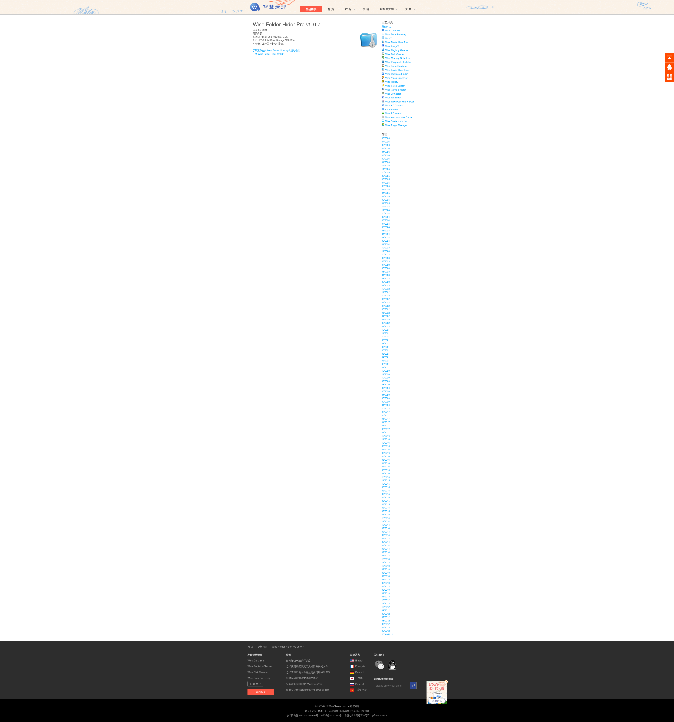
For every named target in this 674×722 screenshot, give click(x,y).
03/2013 (386, 589)
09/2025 (386, 175)
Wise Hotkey (391, 81)
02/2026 (386, 158)
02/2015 (386, 511)
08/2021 (386, 343)
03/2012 (386, 630)
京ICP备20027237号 (331, 715)
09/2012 (386, 610)
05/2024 (386, 230)
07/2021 (386, 346)
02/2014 (386, 552)
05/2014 (386, 541)
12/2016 (386, 435)
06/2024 (386, 227)
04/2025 (386, 192)
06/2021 (386, 350)
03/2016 (386, 466)
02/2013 (386, 593)
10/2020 (386, 377)
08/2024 (386, 220)
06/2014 (386, 538)
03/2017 (386, 425)
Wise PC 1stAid (393, 113)
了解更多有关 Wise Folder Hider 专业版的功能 (276, 50)
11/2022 (386, 292)
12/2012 (386, 600)
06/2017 (386, 415)
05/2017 (386, 418)
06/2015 (386, 497)
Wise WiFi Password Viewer (399, 101)
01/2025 (386, 203)
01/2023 (386, 285)
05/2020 (386, 391)
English (359, 660)
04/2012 (386, 627)
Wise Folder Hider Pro (396, 42)
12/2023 (386, 247)
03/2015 (386, 507)
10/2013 (386, 565)
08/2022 (386, 302)
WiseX (388, 38)
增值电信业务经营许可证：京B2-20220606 (365, 715)
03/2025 (386, 196)
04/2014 (386, 545)
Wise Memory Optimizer (397, 58)
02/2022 (386, 322)
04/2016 (386, 463)
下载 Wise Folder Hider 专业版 (268, 53)
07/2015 (386, 493)
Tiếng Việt (360, 689)
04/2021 (386, 357)
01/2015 (386, 514)
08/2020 (386, 384)
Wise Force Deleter (395, 85)
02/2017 (386, 429)
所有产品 (386, 26)
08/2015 (386, 490)
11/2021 (386, 333)
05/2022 (386, 312)
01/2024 (386, 244)
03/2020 (386, 398)
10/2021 (386, 336)
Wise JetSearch (393, 93)
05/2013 (386, 582)
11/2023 (386, 251)
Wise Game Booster (395, 89)
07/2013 (386, 576)
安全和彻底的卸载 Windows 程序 (304, 684)
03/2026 (386, 155)
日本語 (359, 678)
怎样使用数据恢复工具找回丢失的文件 (307, 666)
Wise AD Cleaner (394, 105)
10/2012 (386, 606)
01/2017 (386, 432)
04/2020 (386, 394)
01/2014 (386, 555)
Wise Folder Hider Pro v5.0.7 (288, 646)
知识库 (365, 710)
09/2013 (386, 569)
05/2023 (386, 271)
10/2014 (386, 524)
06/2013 (386, 579)
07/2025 (386, 182)
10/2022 (386, 295)
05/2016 (386, 459)
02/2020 (386, 401)
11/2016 (386, 439)
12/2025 (386, 165)
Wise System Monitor (396, 121)
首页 (307, 710)
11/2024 (386, 210)
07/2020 (386, 388)
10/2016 (386, 442)
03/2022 (386, 319)
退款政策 (333, 710)
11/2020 (386, 374)
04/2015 (386, 504)
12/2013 (386, 559)
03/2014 (386, 548)
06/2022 (386, 309)
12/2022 (386, 288)
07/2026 (386, 141)
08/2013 (386, 572)
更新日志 (262, 646)
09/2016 (386, 446)
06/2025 (386, 186)
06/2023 (386, 268)
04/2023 (386, 275)
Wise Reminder (393, 97)
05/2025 (386, 189)
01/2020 (386, 405)
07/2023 (386, 264)
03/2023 (386, 278)
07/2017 (386, 411)
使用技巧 (322, 710)
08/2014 (386, 531)
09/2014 (386, 528)
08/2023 (386, 261)
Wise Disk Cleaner (394, 54)
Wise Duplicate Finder (396, 73)
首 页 (250, 646)
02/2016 (386, 470)
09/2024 (386, 216)
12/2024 (386, 206)
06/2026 (386, 145)
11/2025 (386, 169)
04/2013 (386, 586)
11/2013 (386, 562)
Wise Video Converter (396, 77)
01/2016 (386, 473)
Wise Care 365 (392, 30)
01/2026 (386, 162)
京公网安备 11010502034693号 (302, 715)
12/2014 (386, 518)
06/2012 (386, 620)
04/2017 (386, 422)
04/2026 (386, 151)
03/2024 (386, 237)
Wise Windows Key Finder (398, 117)
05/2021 (386, 353)
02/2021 (386, 363)
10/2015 (386, 483)
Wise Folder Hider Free (397, 70)
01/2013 (386, 596)
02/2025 (386, 199)
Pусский (359, 684)
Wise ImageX (392, 46)
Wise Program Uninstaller (398, 62)
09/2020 (386, 381)
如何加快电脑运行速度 (298, 660)
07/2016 (386, 452)
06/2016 (386, 456)
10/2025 (386, 172)
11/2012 (386, 603)
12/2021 (386, 329)
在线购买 (261, 692)
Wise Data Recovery (395, 34)
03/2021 (386, 360)
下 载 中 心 (255, 684)
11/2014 (386, 521)
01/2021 (386, 367)
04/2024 (386, 233)
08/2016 (386, 449)
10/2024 (386, 213)
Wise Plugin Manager (396, 125)
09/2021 (386, 340)
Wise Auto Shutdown (396, 66)
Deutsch (359, 672)
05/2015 (386, 500)
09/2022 (386, 299)
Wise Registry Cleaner (396, 50)
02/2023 (386, 281)
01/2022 (386, 326)
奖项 (314, 710)
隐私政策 (344, 710)
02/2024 (386, 240)
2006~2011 (387, 634)
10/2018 (386, 408)
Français (360, 666)
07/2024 (386, 223)
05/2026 (386, 148)
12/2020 (386, 370)
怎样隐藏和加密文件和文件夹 (302, 678)
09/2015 (386, 487)
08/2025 (386, 179)
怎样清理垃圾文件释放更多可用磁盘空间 (308, 672)
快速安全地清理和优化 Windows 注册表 (307, 689)
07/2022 (386, 305)
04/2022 (386, 316)
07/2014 (386, 535)
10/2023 (386, 254)
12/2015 (386, 476)
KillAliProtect (391, 109)
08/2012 (386, 613)
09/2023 (386, 257)
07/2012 (386, 617)
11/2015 (386, 480)
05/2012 (386, 623)
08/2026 (386, 138)
